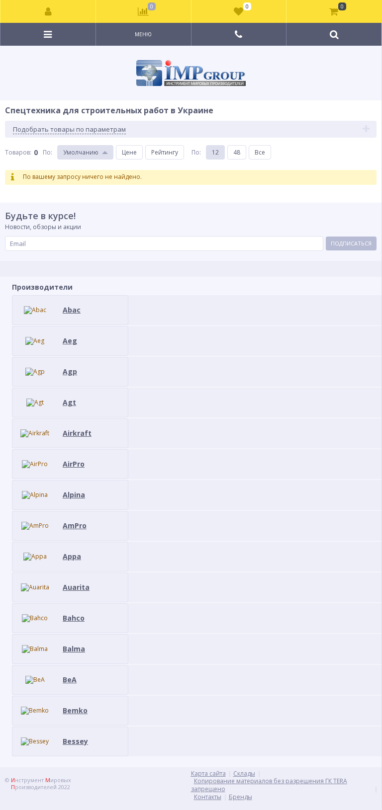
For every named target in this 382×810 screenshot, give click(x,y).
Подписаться (351, 243)
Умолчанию (80, 152)
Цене (129, 152)
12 (215, 152)
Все (260, 152)
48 (236, 152)
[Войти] (48, 11)
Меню (143, 34)
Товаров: (18, 152)
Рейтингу (164, 152)
